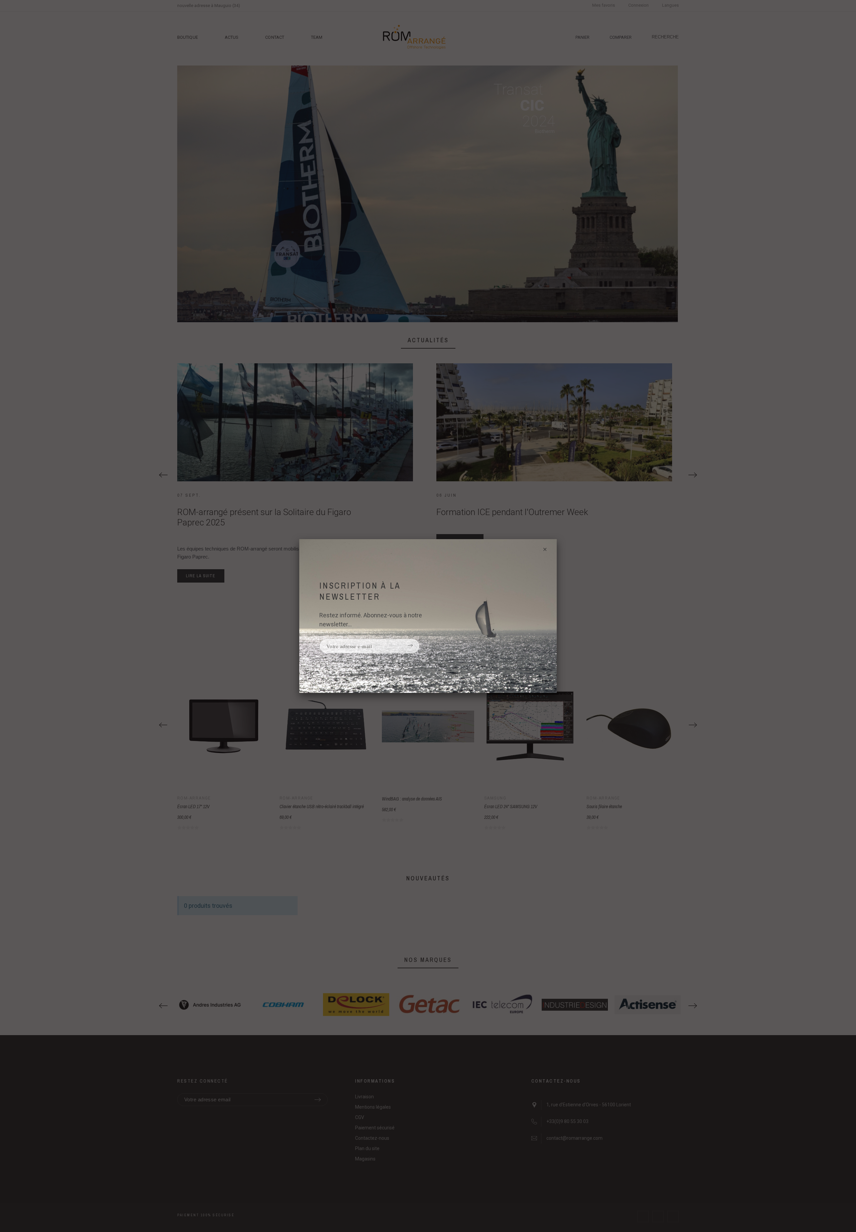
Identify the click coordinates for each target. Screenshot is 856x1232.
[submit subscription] (410, 646)
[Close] (545, 552)
